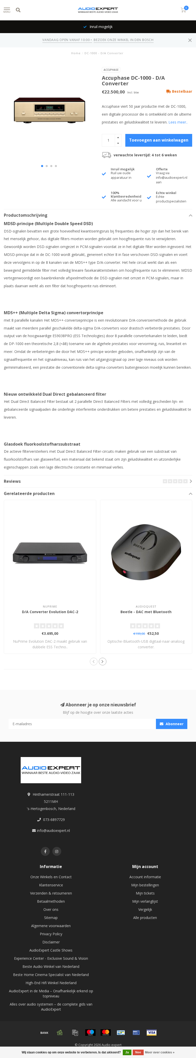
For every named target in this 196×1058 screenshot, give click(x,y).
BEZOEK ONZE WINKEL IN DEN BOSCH (123, 40)
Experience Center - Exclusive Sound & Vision (51, 958)
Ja (127, 1052)
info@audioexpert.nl (53, 830)
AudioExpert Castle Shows (50, 950)
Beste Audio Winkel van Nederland (50, 966)
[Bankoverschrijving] (44, 1032)
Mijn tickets (145, 893)
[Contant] (59, 1032)
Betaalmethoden (51, 901)
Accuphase (111, 70)
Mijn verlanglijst (145, 901)
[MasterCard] (105, 1032)
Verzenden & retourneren (51, 893)
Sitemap (51, 917)
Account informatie (145, 876)
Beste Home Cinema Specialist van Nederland (51, 974)
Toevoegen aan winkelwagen (158, 140)
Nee (138, 1052)
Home (76, 53)
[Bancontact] (121, 1032)
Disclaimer (51, 942)
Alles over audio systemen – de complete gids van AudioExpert (51, 1007)
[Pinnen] (136, 1032)
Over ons (50, 909)
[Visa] (151, 1032)
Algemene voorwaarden (51, 925)
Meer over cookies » (160, 1052)
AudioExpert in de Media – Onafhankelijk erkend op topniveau (51, 993)
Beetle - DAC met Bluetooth (146, 611)
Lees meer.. (178, 122)
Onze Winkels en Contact (51, 876)
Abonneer (174, 723)
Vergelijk (145, 909)
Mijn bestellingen (145, 885)
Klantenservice (51, 885)
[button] (42, 166)
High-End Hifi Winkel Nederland (51, 982)
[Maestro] (90, 1032)
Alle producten (145, 917)
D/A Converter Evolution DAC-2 (50, 611)
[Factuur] (75, 1032)
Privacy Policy (51, 933)
